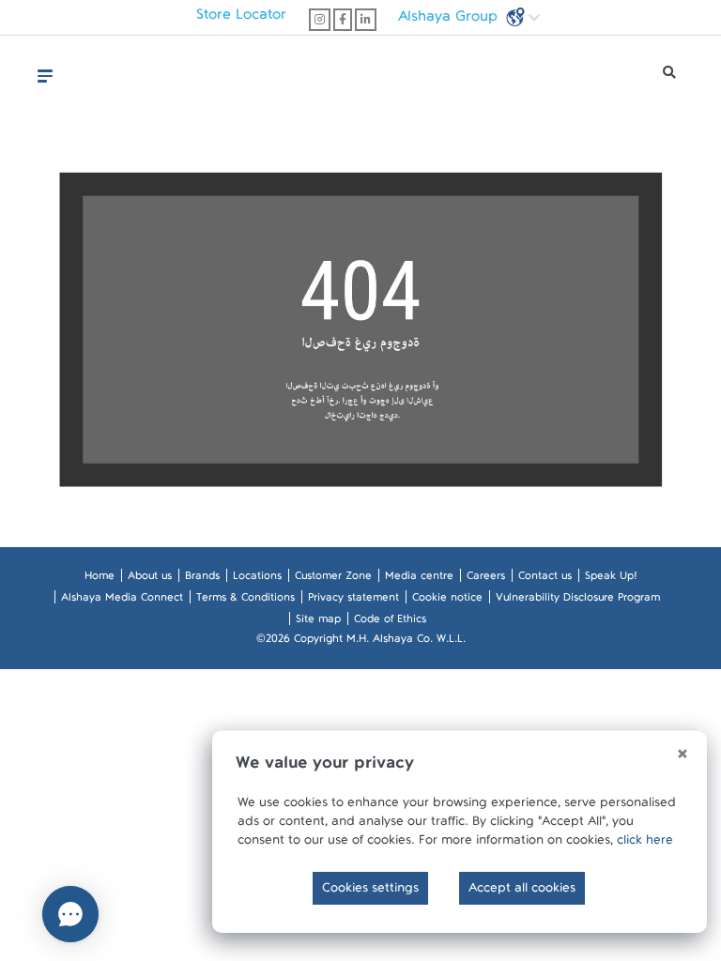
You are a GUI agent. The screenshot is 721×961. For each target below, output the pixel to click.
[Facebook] (342, 19)
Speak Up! (611, 579)
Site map (318, 622)
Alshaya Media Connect (122, 600)
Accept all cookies (521, 891)
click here (645, 843)
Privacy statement (353, 600)
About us (150, 579)
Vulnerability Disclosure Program (578, 600)
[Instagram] (319, 19)
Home (99, 579)
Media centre (419, 579)
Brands (202, 579)
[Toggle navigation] (45, 76)
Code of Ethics (390, 622)
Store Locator (241, 18)
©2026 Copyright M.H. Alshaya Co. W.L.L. (361, 641)
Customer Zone (333, 579)
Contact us (545, 579)
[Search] (669, 77)
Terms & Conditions (245, 600)
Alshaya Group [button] (450, 20)
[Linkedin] (365, 19)
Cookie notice (447, 600)
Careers (486, 579)
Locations (257, 579)
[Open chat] (70, 914)
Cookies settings (370, 891)
